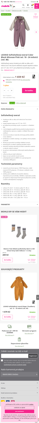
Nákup (3, 388)
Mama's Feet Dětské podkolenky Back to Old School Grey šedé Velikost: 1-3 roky (19, 250)
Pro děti (8, 10)
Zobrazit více (8, 70)
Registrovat (33, 356)
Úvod (2, 10)
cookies (31, 404)
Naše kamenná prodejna (9, 393)
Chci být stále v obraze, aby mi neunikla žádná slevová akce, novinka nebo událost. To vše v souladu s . (20, 363)
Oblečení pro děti (17, 10)
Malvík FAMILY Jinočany (10, 374)
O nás (3, 383)
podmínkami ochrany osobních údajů (15, 365)
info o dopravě (21, 103)
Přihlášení (33, 1)
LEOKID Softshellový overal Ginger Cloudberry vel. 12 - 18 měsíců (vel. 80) (19, 307)
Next (36, 32)
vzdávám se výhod (19, 407)
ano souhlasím (19, 411)
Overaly (25, 10)
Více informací (9, 335)
